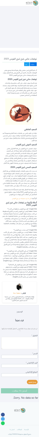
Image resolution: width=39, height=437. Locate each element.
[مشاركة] (3, 415)
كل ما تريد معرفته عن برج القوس (21, 198)
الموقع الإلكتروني (32, 372)
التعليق (35, 335)
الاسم (35, 353)
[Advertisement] (19, 25)
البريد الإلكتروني (32, 362)
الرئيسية (26, 429)
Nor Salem (17, 293)
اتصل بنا (12, 429)
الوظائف (19, 429)
